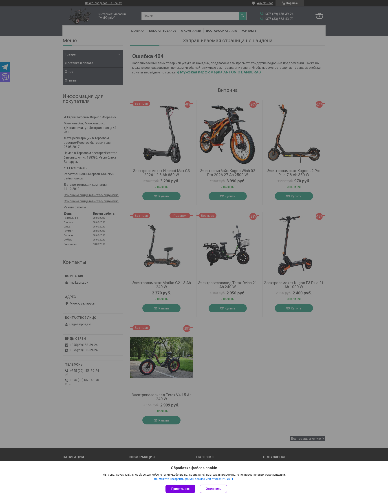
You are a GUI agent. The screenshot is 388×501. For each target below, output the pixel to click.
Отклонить (213, 488)
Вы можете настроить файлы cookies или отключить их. (192, 479)
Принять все (180, 488)
